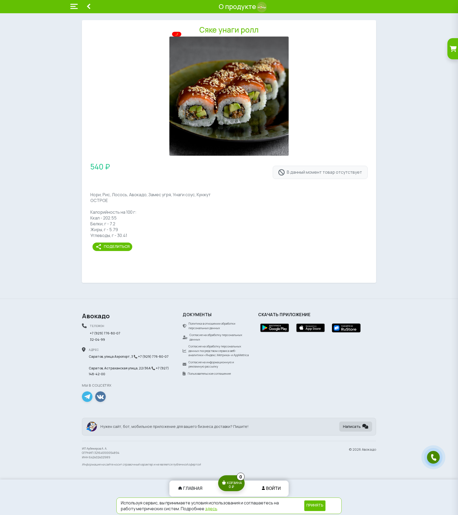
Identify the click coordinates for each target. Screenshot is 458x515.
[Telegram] (87, 396)
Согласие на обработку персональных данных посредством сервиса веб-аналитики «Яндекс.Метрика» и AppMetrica (218, 350)
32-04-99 (97, 339)
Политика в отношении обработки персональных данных (211, 325)
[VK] (100, 396)
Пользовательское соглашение (209, 373)
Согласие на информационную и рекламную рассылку (211, 364)
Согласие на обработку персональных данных (216, 337)
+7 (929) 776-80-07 (105, 333)
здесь (211, 509)
